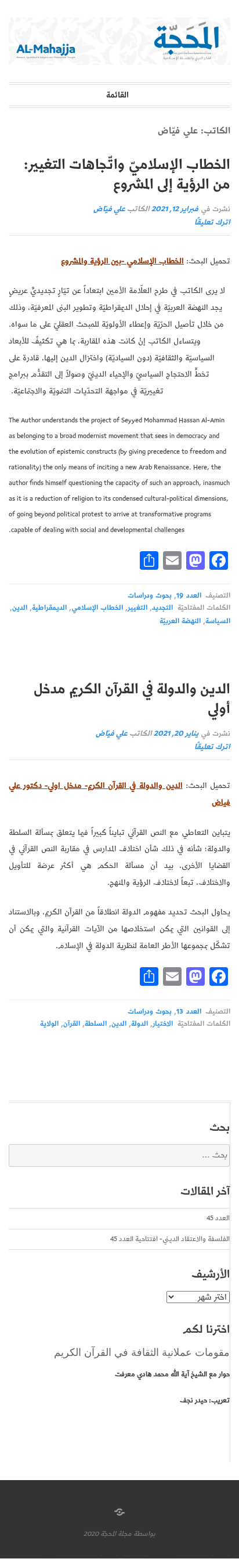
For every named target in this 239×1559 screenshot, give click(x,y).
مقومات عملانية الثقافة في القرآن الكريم (142, 1352)
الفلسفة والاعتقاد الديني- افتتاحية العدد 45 (170, 1239)
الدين (19, 608)
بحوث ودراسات (150, 595)
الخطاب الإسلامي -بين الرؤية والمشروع (122, 261)
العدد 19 (188, 595)
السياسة (217, 621)
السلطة (96, 1024)
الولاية (49, 1024)
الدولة (139, 1024)
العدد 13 (188, 1011)
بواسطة (144, 1533)
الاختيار (163, 1024)
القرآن (71, 1024)
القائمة (117, 95)
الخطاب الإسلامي (97, 608)
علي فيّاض (109, 209)
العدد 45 (218, 1218)
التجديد (162, 608)
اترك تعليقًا (212, 222)
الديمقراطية (49, 608)
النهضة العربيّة (180, 621)
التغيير (137, 608)
